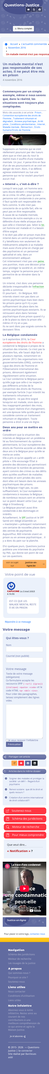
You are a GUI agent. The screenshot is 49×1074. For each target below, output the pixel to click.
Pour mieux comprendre (27, 835)
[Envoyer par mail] (14, 763)
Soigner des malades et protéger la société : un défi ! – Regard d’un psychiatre (26, 781)
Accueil (14, 44)
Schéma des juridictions (26, 818)
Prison (38, 112)
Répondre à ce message (18, 621)
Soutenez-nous (21, 810)
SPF (24, 517)
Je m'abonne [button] (16, 1036)
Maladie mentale (11, 127)
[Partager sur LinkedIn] (35, 763)
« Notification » (19, 851)
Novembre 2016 (17, 47)
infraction (38, 286)
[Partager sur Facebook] (28, 763)
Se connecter (25, 1050)
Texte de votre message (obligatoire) (19, 675)
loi (42, 224)
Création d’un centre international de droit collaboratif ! (26, 799)
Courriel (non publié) (17, 655)
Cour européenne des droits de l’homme (22, 341)
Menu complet (24, 28)
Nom (8, 645)
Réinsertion (27, 127)
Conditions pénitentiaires (23, 124)
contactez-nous (37, 934)
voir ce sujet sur (21, 564)
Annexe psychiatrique (26, 121)
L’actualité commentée (34, 44)
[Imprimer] (21, 763)
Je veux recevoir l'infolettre (23, 740)
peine (41, 261)
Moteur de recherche (25, 827)
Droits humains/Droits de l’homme (21, 128)
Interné (41, 124)
